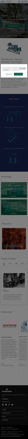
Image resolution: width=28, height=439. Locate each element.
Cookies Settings (9, 74)
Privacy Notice (23, 68)
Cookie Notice (6, 69)
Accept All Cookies (18, 74)
